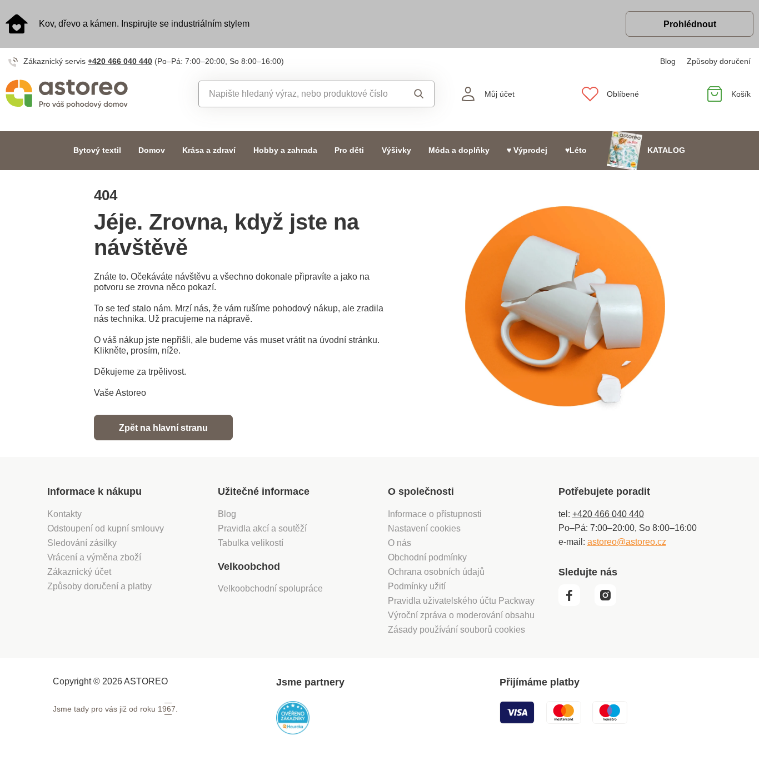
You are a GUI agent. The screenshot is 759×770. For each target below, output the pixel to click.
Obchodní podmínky (427, 557)
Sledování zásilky (82, 543)
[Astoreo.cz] (95, 94)
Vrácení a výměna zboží (94, 557)
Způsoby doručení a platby (99, 586)
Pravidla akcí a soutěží (262, 528)
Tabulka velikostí (250, 543)
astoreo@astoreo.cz (626, 542)
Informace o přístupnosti (435, 514)
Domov (151, 150)
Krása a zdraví (209, 150)
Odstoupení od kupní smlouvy (105, 528)
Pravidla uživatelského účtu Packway (461, 600)
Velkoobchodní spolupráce (270, 588)
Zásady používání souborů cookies (456, 629)
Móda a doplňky (459, 150)
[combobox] (299, 94)
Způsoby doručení (719, 61)
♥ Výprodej (527, 150)
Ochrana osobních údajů (436, 572)
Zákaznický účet (79, 572)
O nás (399, 543)
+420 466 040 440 (120, 61)
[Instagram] (609, 603)
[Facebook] (575, 603)
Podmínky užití (417, 586)
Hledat (415, 94)
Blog (668, 61)
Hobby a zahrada (285, 150)
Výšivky (396, 150)
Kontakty (64, 514)
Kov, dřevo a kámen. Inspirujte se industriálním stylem (144, 23)
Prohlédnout (689, 24)
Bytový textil (97, 150)
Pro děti (349, 150)
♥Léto (576, 150)
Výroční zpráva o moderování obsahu (461, 615)
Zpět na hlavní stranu (163, 428)
